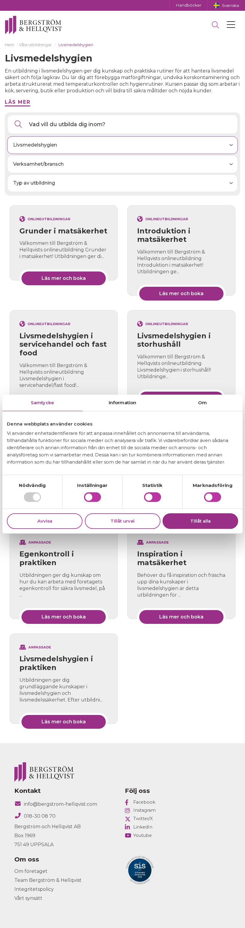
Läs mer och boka (64, 278)
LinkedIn (142, 827)
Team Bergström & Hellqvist (48, 880)
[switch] (92, 497)
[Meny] (231, 25)
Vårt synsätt (28, 898)
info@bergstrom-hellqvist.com (60, 804)
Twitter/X (143, 818)
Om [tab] (202, 402)
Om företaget (31, 871)
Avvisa (44, 521)
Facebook (144, 802)
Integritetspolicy (34, 889)
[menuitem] (226, 5)
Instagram (144, 810)
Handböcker (188, 5)
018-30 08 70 (40, 816)
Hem (9, 45)
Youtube (142, 835)
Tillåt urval (122, 521)
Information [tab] (122, 402)
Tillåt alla (200, 521)
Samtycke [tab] (42, 402)
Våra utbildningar (35, 45)
